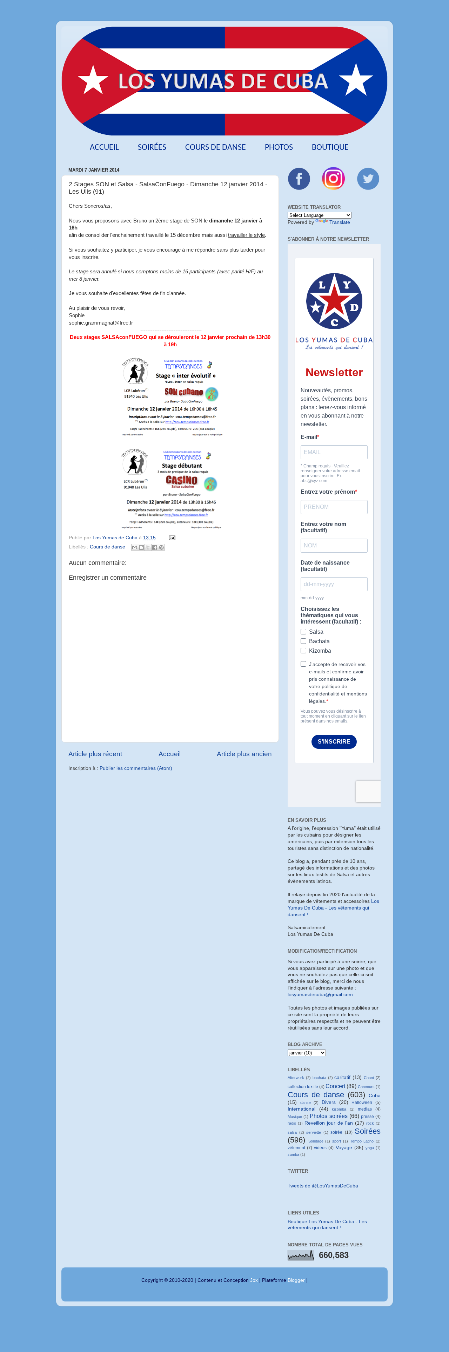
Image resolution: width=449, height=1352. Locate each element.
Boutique (330, 148)
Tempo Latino (362, 1141)
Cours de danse (215, 148)
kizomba (339, 1109)
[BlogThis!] (141, 547)
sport (336, 1141)
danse (305, 1102)
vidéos (320, 1147)
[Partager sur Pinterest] (161, 547)
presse (367, 1116)
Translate (339, 222)
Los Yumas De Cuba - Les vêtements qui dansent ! (333, 908)
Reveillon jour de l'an (328, 1123)
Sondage (315, 1141)
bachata (319, 1077)
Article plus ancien (244, 754)
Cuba (375, 1095)
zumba (293, 1154)
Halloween (361, 1102)
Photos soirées (328, 1116)
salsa (292, 1132)
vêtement (296, 1147)
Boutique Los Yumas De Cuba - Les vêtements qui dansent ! (327, 1224)
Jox (254, 1280)
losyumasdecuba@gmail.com (320, 994)
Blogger (296, 1280)
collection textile (303, 1086)
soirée (336, 1132)
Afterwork (296, 1077)
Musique (295, 1116)
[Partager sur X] (148, 547)
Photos (279, 148)
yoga (370, 1148)
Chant (369, 1077)
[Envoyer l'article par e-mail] (171, 537)
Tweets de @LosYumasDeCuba (323, 1185)
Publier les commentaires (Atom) (136, 768)
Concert (335, 1086)
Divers (329, 1102)
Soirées (152, 148)
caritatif (342, 1077)
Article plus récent (95, 754)
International (301, 1109)
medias (365, 1109)
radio (292, 1123)
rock (370, 1123)
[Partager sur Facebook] (154, 547)
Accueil (104, 148)
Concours (366, 1087)
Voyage (344, 1147)
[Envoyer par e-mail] (134, 547)
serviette (313, 1132)
